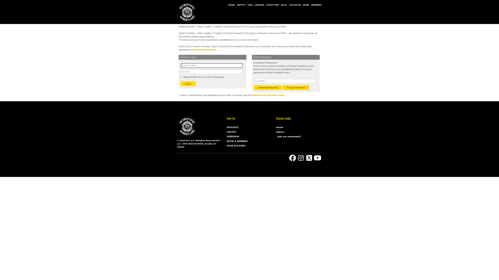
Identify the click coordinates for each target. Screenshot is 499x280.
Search (280, 132)
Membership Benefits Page (268, 95)
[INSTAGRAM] (301, 159)
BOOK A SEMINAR (237, 141)
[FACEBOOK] (292, 159)
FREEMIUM (233, 136)
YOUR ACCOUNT (236, 145)
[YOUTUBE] (317, 159)
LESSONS (259, 5)
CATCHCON (295, 5)
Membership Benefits (204, 49)
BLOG (284, 5)
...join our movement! (288, 136)
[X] (309, 159)
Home (231, 5)
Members (316, 5)
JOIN (250, 5)
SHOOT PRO (272, 5)
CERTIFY (241, 5)
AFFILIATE (232, 127)
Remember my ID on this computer (203, 77)
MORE (306, 5)
